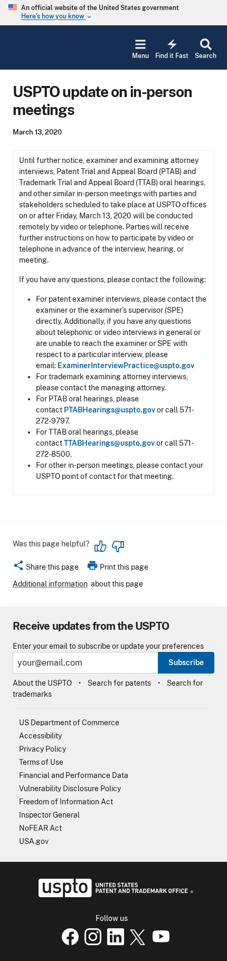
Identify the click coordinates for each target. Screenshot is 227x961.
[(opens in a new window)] (90, 942)
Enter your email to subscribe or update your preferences (108, 646)
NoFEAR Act (40, 828)
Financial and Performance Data (73, 775)
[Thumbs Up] (100, 546)
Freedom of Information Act (66, 801)
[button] (46, 568)
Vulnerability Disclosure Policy (70, 788)
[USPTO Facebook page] (68, 942)
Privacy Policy (42, 749)
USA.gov (34, 841)
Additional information (50, 584)
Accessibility (40, 736)
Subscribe (186, 662)
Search (205, 56)
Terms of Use (41, 762)
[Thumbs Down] (117, 546)
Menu (140, 56)
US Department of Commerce (69, 722)
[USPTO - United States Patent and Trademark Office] (113, 894)
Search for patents (119, 683)
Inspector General (49, 815)
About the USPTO (42, 683)
